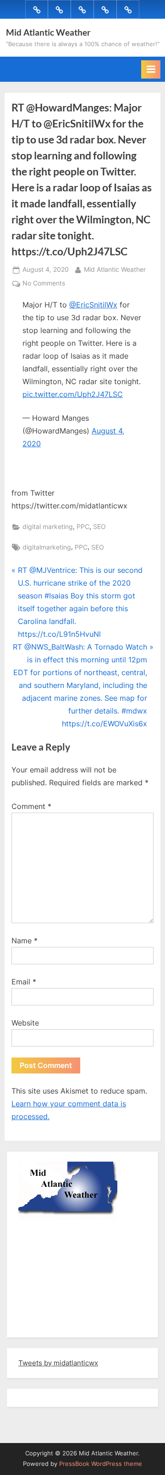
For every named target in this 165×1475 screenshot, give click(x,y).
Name (24, 940)
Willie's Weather (56, 1323)
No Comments (43, 284)
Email (23, 981)
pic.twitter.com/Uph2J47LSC (72, 394)
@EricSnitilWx (93, 304)
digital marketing (47, 526)
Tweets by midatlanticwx (58, 1363)
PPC (83, 526)
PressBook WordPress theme (100, 1463)
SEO (99, 526)
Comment (31, 806)
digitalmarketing (46, 547)
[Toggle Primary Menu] (150, 69)
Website (25, 1022)
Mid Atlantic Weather (48, 32)
